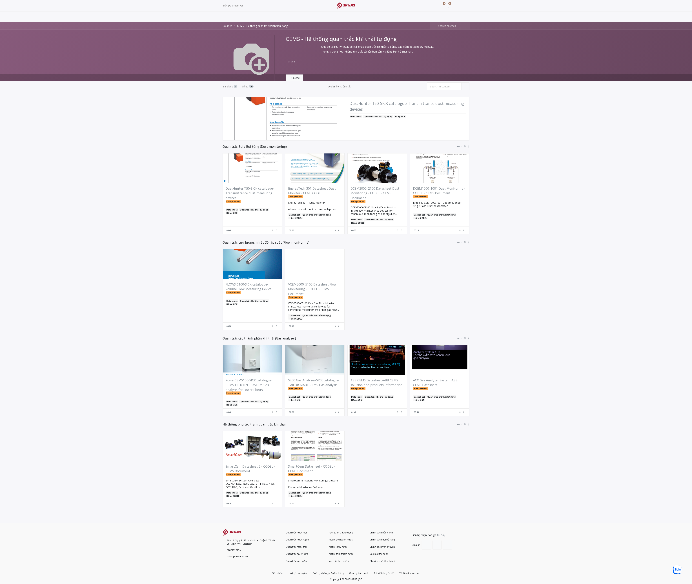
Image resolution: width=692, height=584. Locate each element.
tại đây (441, 535)
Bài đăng (229, 86)
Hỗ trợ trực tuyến (298, 573)
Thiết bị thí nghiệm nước (340, 553)
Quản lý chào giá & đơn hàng (328, 573)
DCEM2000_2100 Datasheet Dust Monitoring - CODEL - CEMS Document (375, 193)
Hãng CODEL (295, 218)
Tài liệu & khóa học (409, 573)
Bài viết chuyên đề (384, 573)
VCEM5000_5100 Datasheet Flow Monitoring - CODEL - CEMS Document (312, 289)
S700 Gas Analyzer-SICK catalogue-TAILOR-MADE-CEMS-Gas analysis (313, 382)
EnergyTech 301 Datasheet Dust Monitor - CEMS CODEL (312, 190)
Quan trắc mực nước (297, 553)
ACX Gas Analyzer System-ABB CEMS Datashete (435, 382)
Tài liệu (246, 86)
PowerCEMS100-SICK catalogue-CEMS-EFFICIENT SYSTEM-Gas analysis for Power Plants (249, 385)
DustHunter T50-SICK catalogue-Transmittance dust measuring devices (407, 106)
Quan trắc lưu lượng (296, 561)
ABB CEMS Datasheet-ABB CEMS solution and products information (377, 382)
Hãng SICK (399, 116)
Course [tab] (295, 78)
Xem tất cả (463, 146)
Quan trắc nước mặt (296, 532)
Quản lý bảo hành (359, 573)
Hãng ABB (356, 400)
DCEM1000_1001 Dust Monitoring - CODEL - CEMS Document (439, 190)
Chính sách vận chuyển (382, 546)
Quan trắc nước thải (296, 546)
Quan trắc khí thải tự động (378, 116)
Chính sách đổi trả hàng (382, 539)
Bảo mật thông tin (379, 553)
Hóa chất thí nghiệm (338, 561)
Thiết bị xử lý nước (337, 546)
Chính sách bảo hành (381, 532)
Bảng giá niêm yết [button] (233, 5)
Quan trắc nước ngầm (297, 539)
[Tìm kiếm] (432, 26)
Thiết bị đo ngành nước (340, 539)
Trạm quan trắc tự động (340, 532)
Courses (227, 26)
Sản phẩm (277, 573)
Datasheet (355, 116)
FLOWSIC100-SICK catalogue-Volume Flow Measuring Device (248, 286)
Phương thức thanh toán (383, 561)
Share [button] (291, 61)
